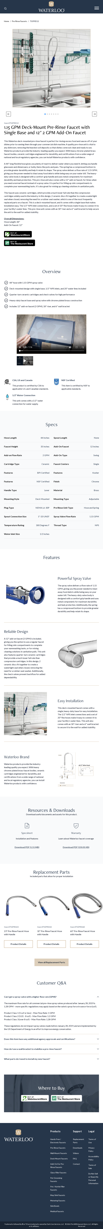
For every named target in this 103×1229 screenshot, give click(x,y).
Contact (76, 1164)
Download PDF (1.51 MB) (27, 847)
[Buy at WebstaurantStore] (35, 1098)
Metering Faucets (57, 1200)
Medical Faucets (57, 1211)
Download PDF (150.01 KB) (76, 847)
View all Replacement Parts (51, 962)
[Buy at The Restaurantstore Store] (66, 1098)
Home (6, 21)
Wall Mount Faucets (58, 1153)
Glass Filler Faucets (58, 1172)
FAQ (75, 1158)
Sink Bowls (54, 1206)
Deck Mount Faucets (59, 1158)
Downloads (77, 1148)
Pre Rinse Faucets (19, 21)
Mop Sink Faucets (57, 1195)
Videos (76, 1153)
